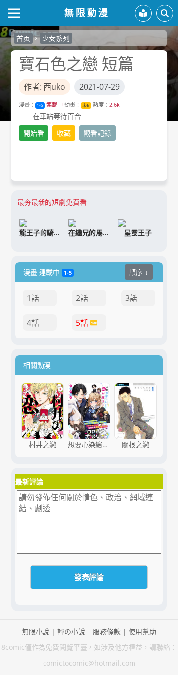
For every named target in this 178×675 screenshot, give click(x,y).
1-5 (40, 105)
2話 (82, 298)
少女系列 (56, 38)
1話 (33, 298)
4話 (33, 322)
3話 (131, 298)
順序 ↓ (138, 272)
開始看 (33, 133)
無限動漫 (87, 12)
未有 (86, 105)
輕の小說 (71, 631)
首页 (23, 38)
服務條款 (107, 631)
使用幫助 (142, 631)
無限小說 (35, 631)
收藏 (64, 133)
